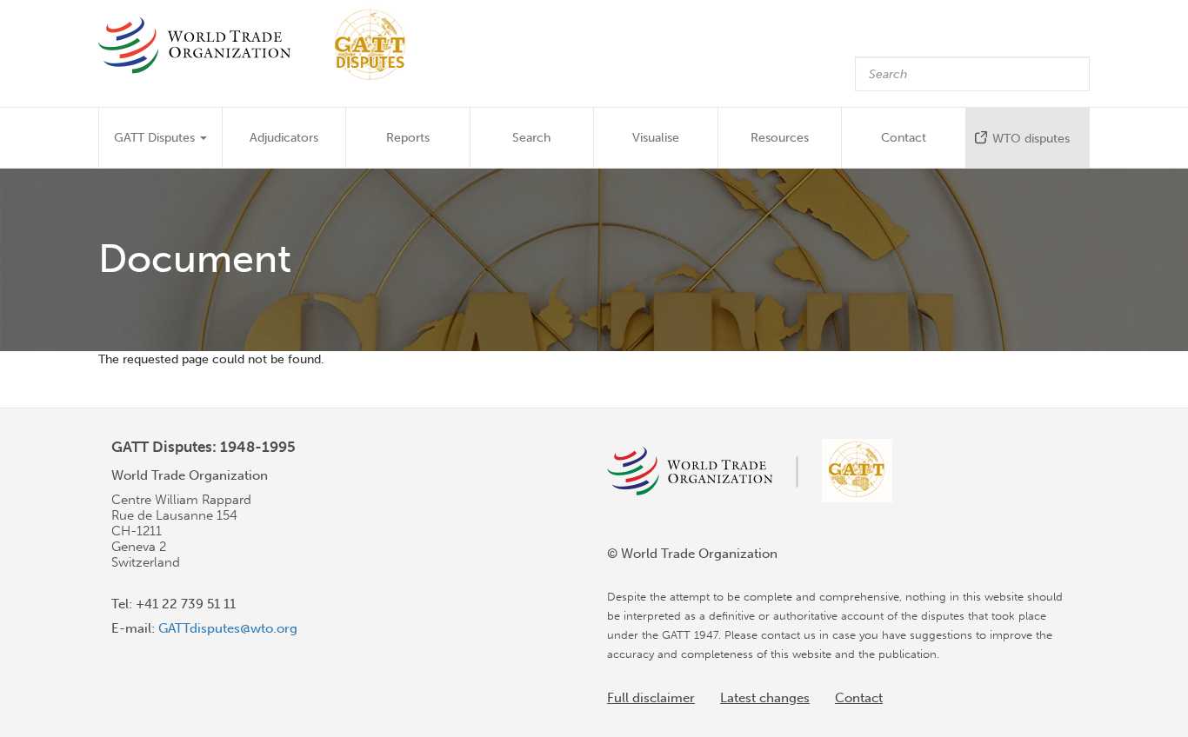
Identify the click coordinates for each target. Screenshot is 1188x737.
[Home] (260, 44)
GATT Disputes (156, 137)
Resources (780, 137)
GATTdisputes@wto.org (227, 628)
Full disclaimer (651, 698)
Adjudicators (284, 137)
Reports (408, 137)
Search (531, 137)
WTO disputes (1031, 138)
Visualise (655, 137)
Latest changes (765, 698)
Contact (903, 137)
